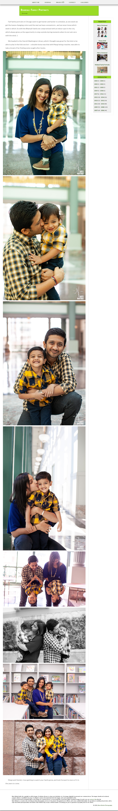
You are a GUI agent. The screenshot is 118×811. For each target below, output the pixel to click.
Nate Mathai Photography (105, 805)
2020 (101, 87)
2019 (95, 90)
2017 (95, 94)
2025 (95, 81)
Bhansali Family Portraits (35, 10)
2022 (101, 84)
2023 (95, 84)
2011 (95, 104)
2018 (101, 90)
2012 (102, 100)
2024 (101, 81)
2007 (95, 110)
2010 (102, 104)
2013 (95, 100)
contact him (93, 799)
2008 (102, 107)
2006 (102, 110)
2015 (95, 97)
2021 (95, 87)
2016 (101, 94)
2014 (102, 97)
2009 (95, 107)
